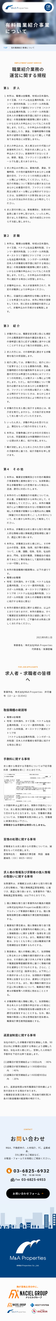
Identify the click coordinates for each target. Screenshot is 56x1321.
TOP (6, 47)
